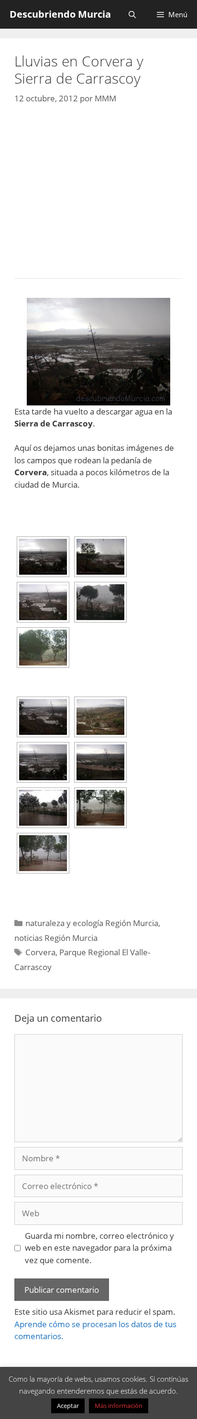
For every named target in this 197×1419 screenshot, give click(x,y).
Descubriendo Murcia (60, 14)
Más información (118, 1405)
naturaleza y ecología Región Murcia (91, 922)
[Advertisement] (98, 189)
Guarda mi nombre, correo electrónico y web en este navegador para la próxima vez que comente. (99, 1248)
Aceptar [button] (68, 1405)
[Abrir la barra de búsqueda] (132, 14)
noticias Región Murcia (56, 937)
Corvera (40, 952)
